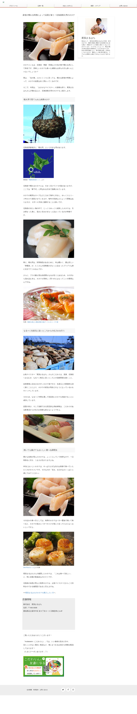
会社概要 (29, 690)
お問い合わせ (123, 6)
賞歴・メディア (95, 6)
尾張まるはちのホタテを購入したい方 (39, 593)
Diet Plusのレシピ (28, 567)
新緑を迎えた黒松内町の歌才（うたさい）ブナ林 (42, 322)
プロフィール (13, 6)
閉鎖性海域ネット (34, 180)
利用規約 (35, 690)
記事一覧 (40, 6)
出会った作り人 (68, 6)
